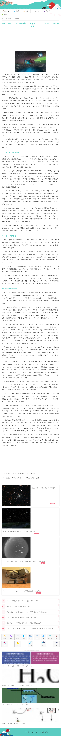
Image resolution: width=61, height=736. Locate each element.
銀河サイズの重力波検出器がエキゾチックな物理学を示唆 (22, 478)
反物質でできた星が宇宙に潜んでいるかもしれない (21, 473)
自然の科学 (8, 18)
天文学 (17, 18)
